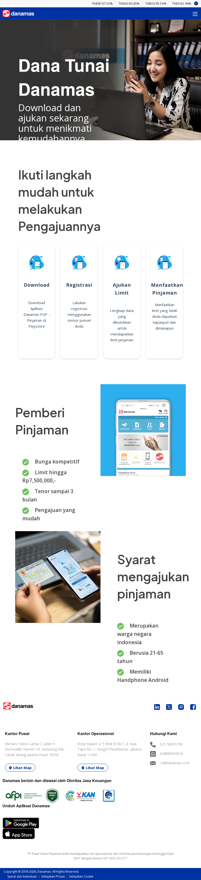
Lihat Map (22, 767)
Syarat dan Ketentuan (22, 876)
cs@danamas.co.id (174, 763)
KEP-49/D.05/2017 (115, 858)
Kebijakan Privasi (53, 876)
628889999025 (171, 753)
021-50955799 (171, 744)
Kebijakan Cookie (81, 876)
